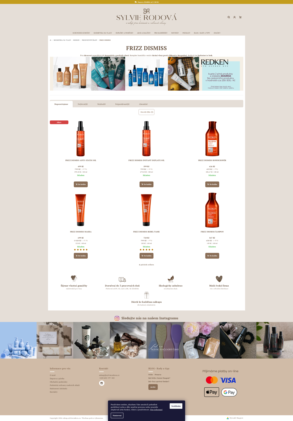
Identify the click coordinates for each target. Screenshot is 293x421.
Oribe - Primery (154, 374)
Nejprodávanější (122, 104)
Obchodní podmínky (58, 382)
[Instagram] (101, 383)
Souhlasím (176, 406)
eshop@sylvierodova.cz (109, 375)
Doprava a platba (57, 378)
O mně (53, 375)
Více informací (156, 409)
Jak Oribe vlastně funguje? (159, 378)
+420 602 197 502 (107, 378)
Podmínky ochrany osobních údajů (65, 385)
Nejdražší (101, 104)
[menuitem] (81, 33)
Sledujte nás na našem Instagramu (149, 318)
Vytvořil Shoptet (236, 418)
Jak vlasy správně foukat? (158, 381)
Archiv (153, 387)
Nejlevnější (83, 104)
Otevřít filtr (145, 112)
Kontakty (54, 392)
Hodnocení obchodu (58, 388)
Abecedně (143, 104)
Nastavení (117, 415)
